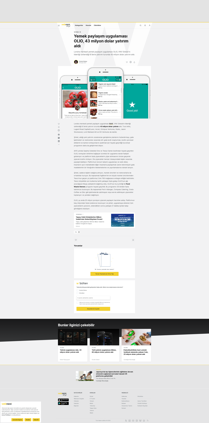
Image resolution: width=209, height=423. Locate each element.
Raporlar (76, 405)
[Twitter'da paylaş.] (59, 138)
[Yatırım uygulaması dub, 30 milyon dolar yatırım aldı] (72, 337)
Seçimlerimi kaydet (93, 309)
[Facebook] (144, 420)
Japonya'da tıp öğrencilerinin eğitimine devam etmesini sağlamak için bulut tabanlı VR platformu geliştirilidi (114, 374)
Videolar (76, 401)
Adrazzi (78, 226)
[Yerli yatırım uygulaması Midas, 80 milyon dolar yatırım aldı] (104, 337)
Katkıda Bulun (125, 401)
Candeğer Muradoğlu (129, 359)
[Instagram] (137, 420)
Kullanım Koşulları (143, 405)
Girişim (92, 401)
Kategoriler (79, 25)
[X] (126, 420)
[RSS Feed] (147, 420)
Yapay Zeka (93, 408)
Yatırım (76, 32)
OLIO (111, 124)
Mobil (91, 403)
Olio (76, 232)
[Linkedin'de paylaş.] (59, 141)
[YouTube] (133, 420)
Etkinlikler (97, 25)
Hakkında (124, 396)
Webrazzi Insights (79, 398)
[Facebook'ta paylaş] (59, 134)
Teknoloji (92, 405)
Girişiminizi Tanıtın (127, 405)
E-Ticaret (92, 398)
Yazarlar (124, 398)
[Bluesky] (140, 420)
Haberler (76, 396)
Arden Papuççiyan (65, 359)
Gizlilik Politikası (142, 403)
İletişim (124, 408)
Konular (88, 25)
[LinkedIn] (129, 420)
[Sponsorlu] (122, 220)
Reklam (124, 403)
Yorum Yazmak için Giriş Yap (104, 274)
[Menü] (59, 26)
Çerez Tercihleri (142, 401)
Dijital (91, 396)
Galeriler (76, 403)
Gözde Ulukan (96, 359)
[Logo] (66, 25)
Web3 (91, 413)
